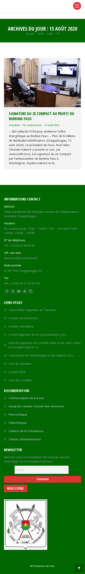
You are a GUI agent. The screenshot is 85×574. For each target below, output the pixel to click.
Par (32, 125)
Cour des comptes (20, 380)
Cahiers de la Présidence (25, 431)
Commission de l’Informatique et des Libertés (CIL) (40, 355)
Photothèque (17, 414)
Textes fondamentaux (24, 439)
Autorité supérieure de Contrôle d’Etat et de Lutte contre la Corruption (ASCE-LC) (44, 345)
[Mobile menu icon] (77, 6)
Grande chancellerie (21, 326)
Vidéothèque (17, 423)
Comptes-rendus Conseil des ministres (36, 406)
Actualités (14, 125)
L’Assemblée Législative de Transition (32, 310)
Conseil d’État (17, 372)
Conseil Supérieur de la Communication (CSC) (37, 334)
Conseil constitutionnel (23, 318)
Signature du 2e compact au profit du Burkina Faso (41, 116)
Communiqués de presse (26, 398)
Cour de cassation (20, 364)
